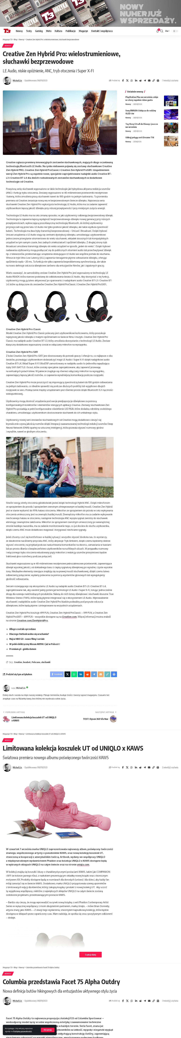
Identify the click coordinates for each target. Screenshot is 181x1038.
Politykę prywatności (22, 1031)
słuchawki (45, 662)
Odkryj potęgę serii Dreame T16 (139, 137)
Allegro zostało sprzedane (22, 629)
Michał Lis (17, 80)
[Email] (149, 80)
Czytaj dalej (90, 954)
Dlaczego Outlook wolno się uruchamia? (29, 634)
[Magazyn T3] (7, 31)
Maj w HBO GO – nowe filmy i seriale (27, 639)
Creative (18, 662)
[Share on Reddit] (140, 80)
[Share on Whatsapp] (132, 80)
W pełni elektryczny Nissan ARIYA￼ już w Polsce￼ (34, 644)
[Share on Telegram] (145, 80)
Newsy (8, 46)
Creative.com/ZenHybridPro (32, 620)
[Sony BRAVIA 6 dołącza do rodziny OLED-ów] (171, 114)
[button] (47, 1030)
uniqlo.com (83, 864)
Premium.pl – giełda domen (22, 649)
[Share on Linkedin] (136, 80)
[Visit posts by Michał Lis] (7, 80)
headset (27, 662)
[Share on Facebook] (123, 80)
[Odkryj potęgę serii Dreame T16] (171, 141)
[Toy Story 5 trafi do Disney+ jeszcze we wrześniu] (171, 128)
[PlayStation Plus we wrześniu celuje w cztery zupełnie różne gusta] (171, 101)
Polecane (36, 662)
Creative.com (69, 616)
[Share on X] (127, 80)
